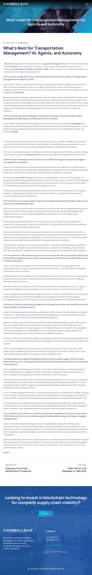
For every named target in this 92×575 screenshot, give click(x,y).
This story (7, 63)
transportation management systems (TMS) (30, 69)
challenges (76, 123)
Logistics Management (53, 63)
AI (6, 66)
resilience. (20, 92)
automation (13, 66)
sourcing (19, 177)
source (6, 452)
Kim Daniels (24, 43)
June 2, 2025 (9, 43)
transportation (33, 154)
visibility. (15, 131)
